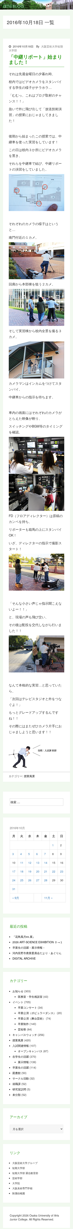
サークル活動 (20, 1078)
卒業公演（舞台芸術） (31, 1018)
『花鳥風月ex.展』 (23, 937)
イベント (17, 1002)
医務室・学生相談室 (30, 997)
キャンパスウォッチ (24, 1035)
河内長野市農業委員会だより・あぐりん (37, 953)
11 (21, 863)
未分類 (16, 1095)
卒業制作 (23, 1024)
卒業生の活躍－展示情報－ (28, 947)
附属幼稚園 (18, 1193)
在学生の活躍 (20, 1056)
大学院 (16, 1183)
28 (45, 880)
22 (53, 871)
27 (37, 880)
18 (21, 871)
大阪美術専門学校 (22, 1188)
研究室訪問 (19, 1089)
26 (29, 880)
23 (61, 871)
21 (45, 871)
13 (37, 863)
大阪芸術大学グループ (25, 1163)
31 (13, 889)
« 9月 (15, 898)
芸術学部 (17, 1178)
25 (21, 880)
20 (37, 871)
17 (13, 871)
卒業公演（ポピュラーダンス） (37, 1013)
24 (13, 880)
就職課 (16, 1084)
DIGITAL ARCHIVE (24, 958)
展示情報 (23, 1062)
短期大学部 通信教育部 (25, 1173)
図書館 (16, 1073)
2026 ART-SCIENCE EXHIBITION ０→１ (37, 942)
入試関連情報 (20, 1046)
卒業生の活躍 (20, 1067)
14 (45, 863)
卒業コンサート (27, 1007)
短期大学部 (18, 1168)
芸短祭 (22, 1029)
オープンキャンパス (30, 1051)
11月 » (48, 898)
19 (29, 871)
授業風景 (29, 776)
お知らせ (17, 991)
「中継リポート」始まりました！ (35, 59)
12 (29, 863)
